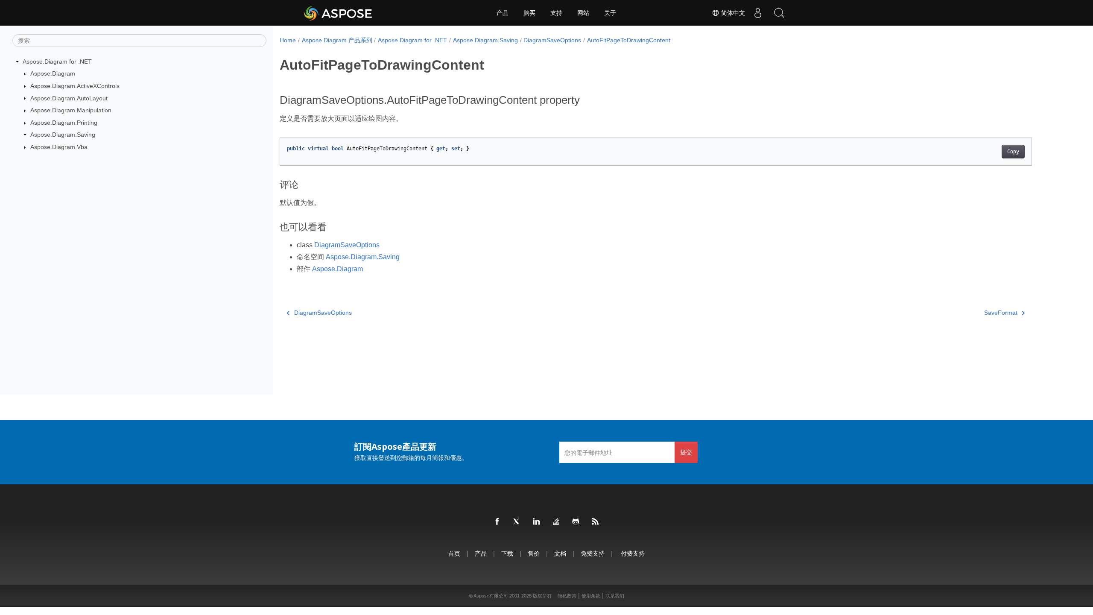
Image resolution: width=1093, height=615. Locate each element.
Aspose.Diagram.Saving (62, 134)
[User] (758, 13)
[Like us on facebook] (497, 521)
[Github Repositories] (576, 521)
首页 (454, 553)
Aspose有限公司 (490, 595)
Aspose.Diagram (52, 73)
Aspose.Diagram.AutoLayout (69, 98)
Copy (1013, 152)
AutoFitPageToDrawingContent (628, 40)
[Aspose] (338, 12)
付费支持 (633, 553)
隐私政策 (567, 595)
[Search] (779, 13)
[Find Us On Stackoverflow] (556, 521)
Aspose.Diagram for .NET (57, 61)
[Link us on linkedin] (536, 521)
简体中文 (732, 12)
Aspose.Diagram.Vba (59, 147)
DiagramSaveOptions (552, 40)
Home (288, 40)
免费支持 (593, 553)
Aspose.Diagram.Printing (63, 122)
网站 (583, 12)
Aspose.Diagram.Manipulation (70, 110)
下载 (507, 553)
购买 (529, 12)
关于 (610, 12)
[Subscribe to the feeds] (595, 521)
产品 (503, 12)
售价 (534, 553)
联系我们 (614, 595)
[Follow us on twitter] (517, 521)
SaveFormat (1000, 312)
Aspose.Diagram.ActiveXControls (75, 85)
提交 (686, 452)
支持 (556, 12)
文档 (560, 553)
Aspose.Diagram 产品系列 (337, 40)
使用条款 (591, 595)
